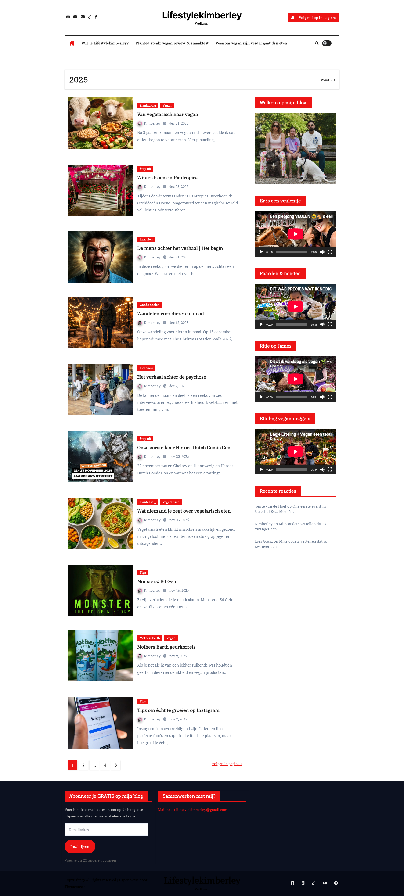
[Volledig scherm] (330, 252)
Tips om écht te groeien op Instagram (178, 710)
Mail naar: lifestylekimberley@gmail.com (192, 809)
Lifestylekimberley (202, 15)
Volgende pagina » (227, 763)
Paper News (129, 879)
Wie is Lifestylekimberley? (105, 43)
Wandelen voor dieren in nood (170, 313)
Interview (146, 239)
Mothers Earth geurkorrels (166, 647)
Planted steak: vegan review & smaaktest (172, 43)
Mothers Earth (150, 638)
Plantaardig (148, 105)
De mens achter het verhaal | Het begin (180, 248)
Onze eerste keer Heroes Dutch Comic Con (184, 447)
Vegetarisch (170, 502)
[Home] (72, 43)
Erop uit (145, 168)
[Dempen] (322, 252)
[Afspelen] (261, 252)
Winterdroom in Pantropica (167, 177)
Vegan (166, 105)
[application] (295, 234)
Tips (143, 572)
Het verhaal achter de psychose (171, 377)
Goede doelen (149, 304)
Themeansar (75, 886)
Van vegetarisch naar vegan (167, 114)
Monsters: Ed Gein (157, 581)
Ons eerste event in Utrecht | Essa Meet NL (290, 509)
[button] (336, 43)
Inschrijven (79, 846)
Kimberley (153, 123)
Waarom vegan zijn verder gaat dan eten (251, 43)
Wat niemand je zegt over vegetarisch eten (184, 511)
